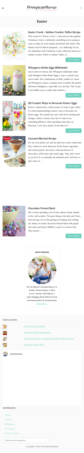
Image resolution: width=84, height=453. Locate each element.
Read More (74, 60)
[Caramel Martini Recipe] (14, 152)
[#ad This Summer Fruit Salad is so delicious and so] (68, 366)
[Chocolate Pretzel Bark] (14, 222)
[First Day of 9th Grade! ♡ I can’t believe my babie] (16, 366)
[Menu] (3, 8)
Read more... (42, 303)
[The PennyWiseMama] (42, 8)
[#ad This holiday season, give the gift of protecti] (16, 381)
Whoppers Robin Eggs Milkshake (48, 67)
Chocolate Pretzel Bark (41, 208)
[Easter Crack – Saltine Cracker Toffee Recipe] (14, 46)
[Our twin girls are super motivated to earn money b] (68, 396)
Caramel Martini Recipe (42, 138)
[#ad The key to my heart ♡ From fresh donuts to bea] (42, 366)
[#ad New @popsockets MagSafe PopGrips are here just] (42, 381)
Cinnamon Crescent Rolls (34, 345)
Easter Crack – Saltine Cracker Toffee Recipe (54, 32)
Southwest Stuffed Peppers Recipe (37, 332)
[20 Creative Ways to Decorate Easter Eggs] (14, 117)
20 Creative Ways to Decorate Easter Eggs (52, 103)
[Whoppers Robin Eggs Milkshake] (14, 81)
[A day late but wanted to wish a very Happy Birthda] (16, 396)
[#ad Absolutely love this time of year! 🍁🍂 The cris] (42, 396)
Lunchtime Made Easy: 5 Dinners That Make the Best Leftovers (49, 339)
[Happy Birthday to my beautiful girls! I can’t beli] (68, 381)
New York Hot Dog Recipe (34, 326)
